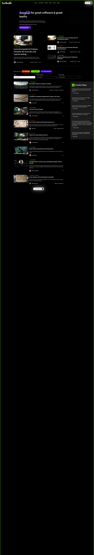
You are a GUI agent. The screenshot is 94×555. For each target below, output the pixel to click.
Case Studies (41, 2)
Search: (15, 74)
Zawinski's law (87, 132)
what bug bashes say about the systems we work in (81, 106)
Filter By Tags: (61, 74)
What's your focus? (17, 71)
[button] (35, 3)
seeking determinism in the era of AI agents (81, 98)
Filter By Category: (39, 74)
